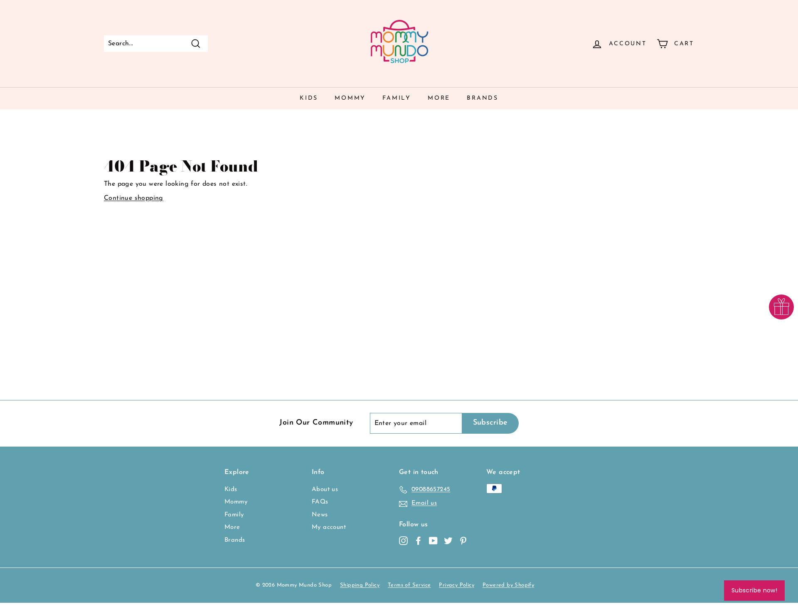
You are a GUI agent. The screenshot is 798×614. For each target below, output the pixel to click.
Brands (482, 98)
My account (329, 527)
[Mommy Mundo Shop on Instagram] (403, 540)
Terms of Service (409, 585)
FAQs (320, 502)
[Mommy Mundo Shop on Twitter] (448, 540)
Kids (309, 98)
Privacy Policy (456, 585)
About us (325, 489)
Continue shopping (133, 198)
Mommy (350, 98)
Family (396, 98)
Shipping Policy (359, 585)
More (439, 98)
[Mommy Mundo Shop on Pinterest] (463, 540)
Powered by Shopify (508, 585)
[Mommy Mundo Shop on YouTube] (433, 540)
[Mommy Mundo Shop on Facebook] (418, 540)
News (320, 515)
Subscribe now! (754, 590)
